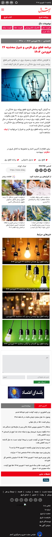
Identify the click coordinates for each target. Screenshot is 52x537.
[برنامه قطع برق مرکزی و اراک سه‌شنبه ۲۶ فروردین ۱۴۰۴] (26, 278)
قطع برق (42, 159)
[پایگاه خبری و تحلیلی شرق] (44, 10)
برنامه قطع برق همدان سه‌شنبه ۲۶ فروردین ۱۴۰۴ (30, 261)
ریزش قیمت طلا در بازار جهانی (39, 422)
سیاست (28, 491)
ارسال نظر (41, 382)
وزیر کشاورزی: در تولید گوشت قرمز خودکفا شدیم (33, 412)
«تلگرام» (46, 152)
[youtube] (12, 500)
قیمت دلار (46, 27)
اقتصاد (20, 491)
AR (7, 2)
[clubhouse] (17, 500)
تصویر (34, 494)
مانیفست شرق (45, 517)
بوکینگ (46, 480)
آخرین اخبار (43, 405)
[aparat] (21, 500)
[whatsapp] (37, 170)
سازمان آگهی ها (45, 525)
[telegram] (49, 170)
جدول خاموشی (27, 159)
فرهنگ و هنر (10, 491)
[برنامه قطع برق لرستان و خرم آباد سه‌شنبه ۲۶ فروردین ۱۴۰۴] (26, 305)
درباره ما (48, 509)
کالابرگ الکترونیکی (32, 27)
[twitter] (45, 170)
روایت (41, 494)
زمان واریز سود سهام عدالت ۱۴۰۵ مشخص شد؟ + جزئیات (30, 452)
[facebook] (41, 170)
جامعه (36, 491)
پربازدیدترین (26, 405)
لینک (6, 129)
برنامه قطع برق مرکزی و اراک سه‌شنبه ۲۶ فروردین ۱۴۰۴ (27, 289)
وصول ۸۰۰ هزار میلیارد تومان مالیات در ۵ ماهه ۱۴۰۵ (32, 417)
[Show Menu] (2, 8)
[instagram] (35, 500)
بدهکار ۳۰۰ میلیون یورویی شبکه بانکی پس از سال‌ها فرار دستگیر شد (26, 427)
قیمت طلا (18, 27)
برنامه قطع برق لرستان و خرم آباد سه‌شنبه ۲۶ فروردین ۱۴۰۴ (27, 316)
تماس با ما (47, 505)
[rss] (40, 500)
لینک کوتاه (22, 166)
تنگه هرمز (46, 31)
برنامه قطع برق (11, 159)
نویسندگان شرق (45, 521)
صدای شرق (25, 494)
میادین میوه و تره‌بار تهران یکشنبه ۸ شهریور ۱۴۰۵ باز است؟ (29, 447)
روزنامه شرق (43, 17)
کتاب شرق (8, 17)
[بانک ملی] (26, 397)
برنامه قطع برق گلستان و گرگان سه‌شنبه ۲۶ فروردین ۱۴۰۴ (26, 343)
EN (11, 2)
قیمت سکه (7, 27)
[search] (3, 2)
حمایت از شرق (45, 513)
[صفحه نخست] (15, 2)
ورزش (49, 494)
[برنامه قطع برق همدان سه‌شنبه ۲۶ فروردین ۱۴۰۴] (26, 251)
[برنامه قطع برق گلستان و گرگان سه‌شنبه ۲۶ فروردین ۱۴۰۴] (26, 333)
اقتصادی (46, 40)
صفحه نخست (46, 491)
